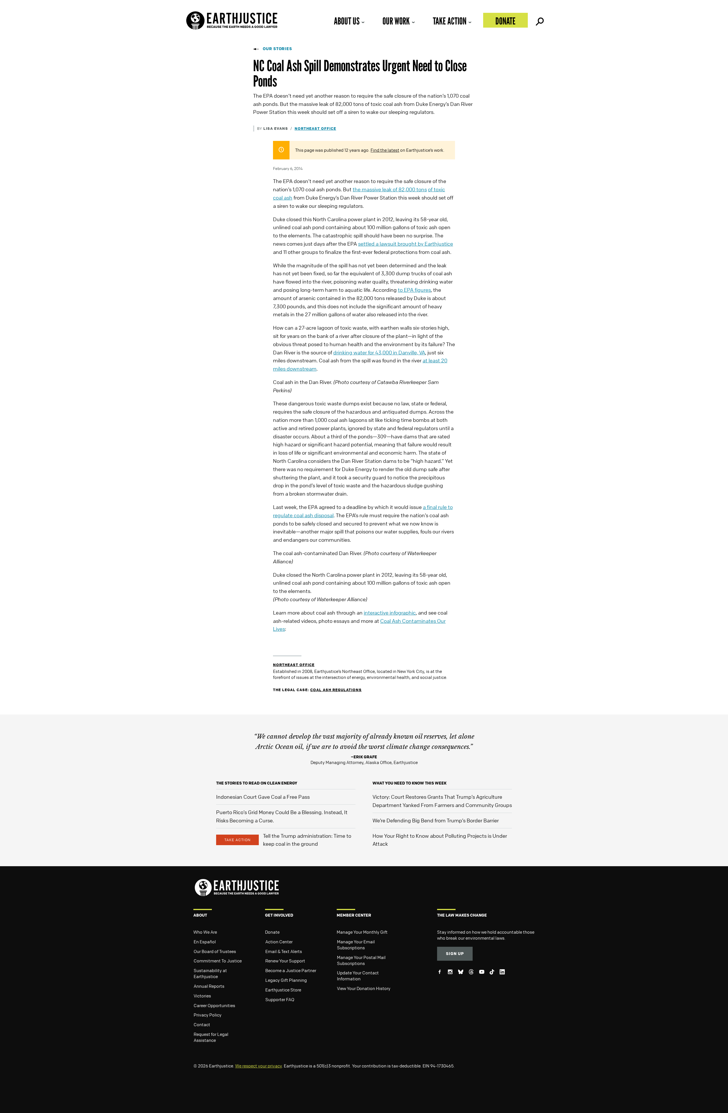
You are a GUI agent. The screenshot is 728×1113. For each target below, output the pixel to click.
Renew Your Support (285, 961)
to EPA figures (414, 290)
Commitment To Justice (218, 961)
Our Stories (277, 48)
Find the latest (385, 150)
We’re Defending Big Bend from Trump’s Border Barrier (436, 820)
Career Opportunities (214, 1005)
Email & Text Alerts (283, 951)
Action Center (279, 941)
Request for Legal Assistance (211, 1037)
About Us (346, 21)
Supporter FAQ (279, 999)
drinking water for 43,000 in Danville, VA (379, 352)
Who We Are (205, 932)
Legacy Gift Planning (286, 980)
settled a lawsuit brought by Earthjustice (405, 244)
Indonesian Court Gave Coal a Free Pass (263, 797)
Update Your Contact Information (358, 975)
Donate (505, 21)
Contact (202, 1024)
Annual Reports (209, 986)
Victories (202, 996)
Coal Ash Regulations (336, 689)
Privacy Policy (208, 1015)
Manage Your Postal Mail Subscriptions (361, 960)
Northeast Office (315, 128)
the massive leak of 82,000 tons (390, 189)
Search (539, 20)
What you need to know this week (409, 783)
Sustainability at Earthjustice (210, 973)
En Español (205, 941)
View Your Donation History (363, 988)
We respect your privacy (258, 1066)
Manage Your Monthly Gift (362, 932)
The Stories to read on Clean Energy (256, 783)
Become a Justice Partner (290, 970)
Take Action (449, 21)
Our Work (396, 21)
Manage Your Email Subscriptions (356, 944)
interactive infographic (390, 612)
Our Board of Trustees (215, 951)
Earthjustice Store (283, 990)
